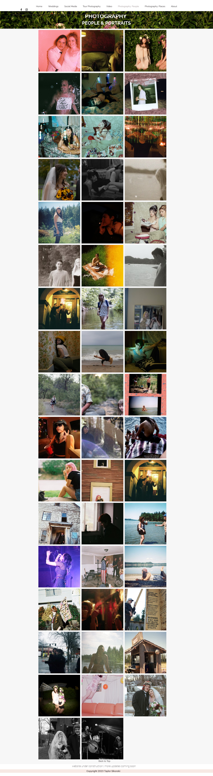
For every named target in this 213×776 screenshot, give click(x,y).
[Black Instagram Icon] (26, 9)
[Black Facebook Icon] (21, 9)
